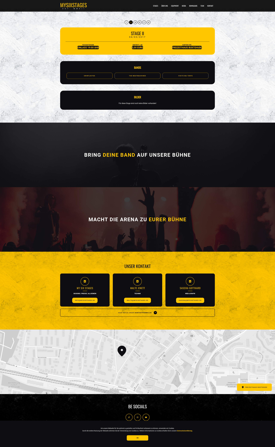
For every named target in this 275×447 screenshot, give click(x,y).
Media (184, 6)
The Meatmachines (137, 76)
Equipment (175, 6)
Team (202, 6)
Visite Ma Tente (185, 76)
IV (139, 22)
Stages (155, 6)
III (135, 22)
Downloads (193, 6)
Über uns (164, 6)
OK (138, 438)
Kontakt (210, 6)
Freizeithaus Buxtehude (256, 387)
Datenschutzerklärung (184, 431)
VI (148, 22)
